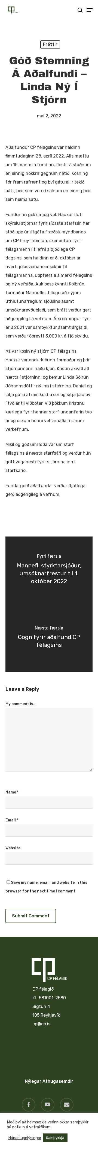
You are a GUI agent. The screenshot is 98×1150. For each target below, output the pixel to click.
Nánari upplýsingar (24, 1137)
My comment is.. (20, 704)
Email (11, 820)
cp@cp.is (41, 1023)
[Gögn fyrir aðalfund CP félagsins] (49, 638)
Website (12, 848)
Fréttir (50, 44)
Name (12, 792)
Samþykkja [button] (55, 1138)
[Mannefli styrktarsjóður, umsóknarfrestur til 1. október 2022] (49, 570)
